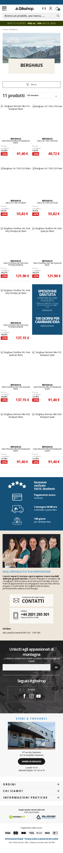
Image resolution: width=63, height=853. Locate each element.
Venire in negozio (31, 761)
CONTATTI (33, 601)
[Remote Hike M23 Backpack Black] (16, 426)
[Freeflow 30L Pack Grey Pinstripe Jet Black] (16, 302)
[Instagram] (31, 696)
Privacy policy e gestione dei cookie (41, 838)
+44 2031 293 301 (35, 614)
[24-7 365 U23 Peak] (47, 180)
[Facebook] (24, 696)
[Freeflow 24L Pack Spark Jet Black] (47, 240)
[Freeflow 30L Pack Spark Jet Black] (16, 364)
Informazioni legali (14, 838)
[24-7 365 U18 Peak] (47, 118)
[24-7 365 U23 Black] (16, 180)
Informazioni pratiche (25, 797)
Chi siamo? (13, 791)
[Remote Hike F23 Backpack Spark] (47, 364)
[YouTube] (38, 696)
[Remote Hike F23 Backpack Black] (16, 118)
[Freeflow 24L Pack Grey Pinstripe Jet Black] (16, 240)
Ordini (9, 784)
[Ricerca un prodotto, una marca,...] (58, 16)
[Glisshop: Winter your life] (24, 9)
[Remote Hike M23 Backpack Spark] (47, 426)
